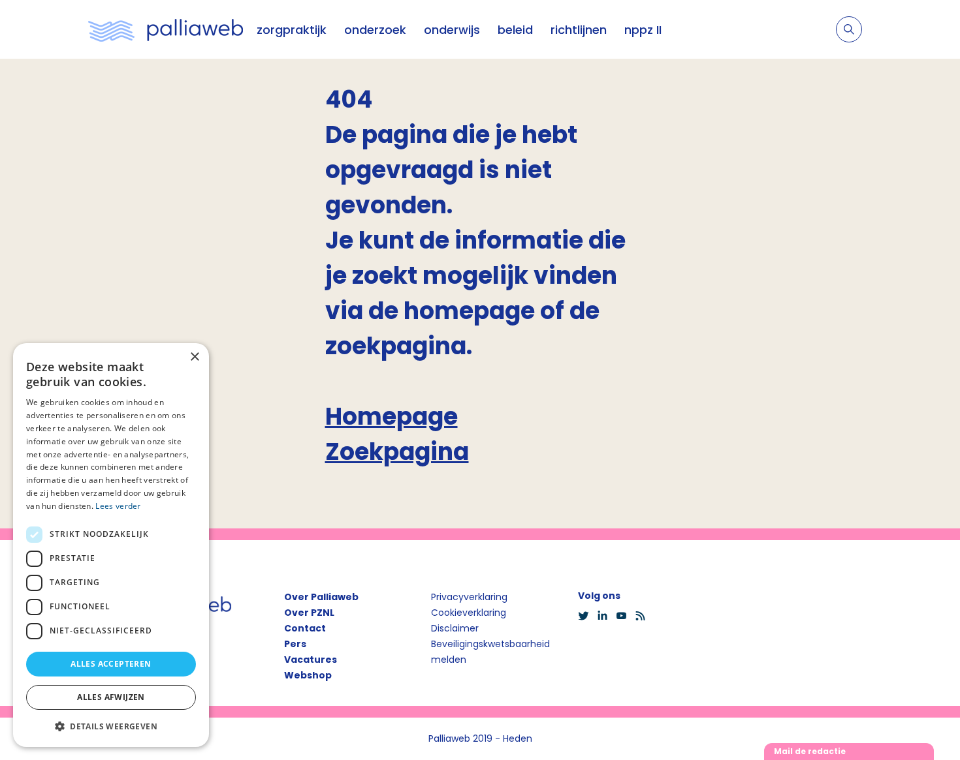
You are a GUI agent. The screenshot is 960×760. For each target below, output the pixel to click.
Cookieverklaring (468, 612)
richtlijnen (579, 30)
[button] (111, 726)
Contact (305, 628)
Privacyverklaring (469, 596)
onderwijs (452, 30)
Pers (295, 643)
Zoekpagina (397, 451)
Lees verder (117, 505)
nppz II (643, 30)
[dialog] (111, 545)
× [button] (194, 357)
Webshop (308, 675)
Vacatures (310, 659)
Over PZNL (309, 612)
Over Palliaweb (321, 596)
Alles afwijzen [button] (111, 697)
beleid (515, 30)
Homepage (391, 416)
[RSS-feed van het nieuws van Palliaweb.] (644, 616)
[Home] (166, 29)
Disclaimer (455, 628)
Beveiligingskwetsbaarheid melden (490, 651)
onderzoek (375, 30)
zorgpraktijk (292, 30)
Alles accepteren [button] (111, 663)
